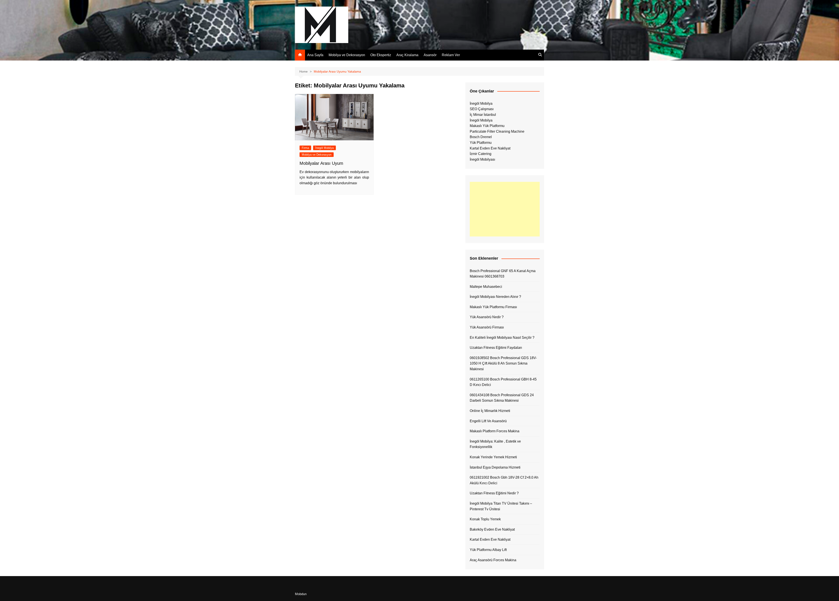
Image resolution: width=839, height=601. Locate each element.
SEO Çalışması (482, 109)
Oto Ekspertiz (380, 55)
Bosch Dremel (481, 137)
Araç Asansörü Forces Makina (493, 560)
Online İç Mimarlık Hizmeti (490, 411)
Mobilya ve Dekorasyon (347, 55)
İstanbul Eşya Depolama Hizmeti (495, 467)
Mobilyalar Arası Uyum (321, 163)
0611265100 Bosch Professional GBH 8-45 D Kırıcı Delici (503, 382)
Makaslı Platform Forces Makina (494, 431)
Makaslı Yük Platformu (487, 126)
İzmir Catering (480, 154)
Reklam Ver (451, 55)
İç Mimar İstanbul (483, 114)
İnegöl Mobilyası (482, 159)
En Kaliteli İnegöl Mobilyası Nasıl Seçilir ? (502, 337)
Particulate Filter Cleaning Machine (497, 131)
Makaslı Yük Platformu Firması (493, 307)
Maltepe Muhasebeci (486, 286)
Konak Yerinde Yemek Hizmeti (493, 457)
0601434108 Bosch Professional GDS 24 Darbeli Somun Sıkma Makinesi (502, 398)
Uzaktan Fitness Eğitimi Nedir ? (494, 493)
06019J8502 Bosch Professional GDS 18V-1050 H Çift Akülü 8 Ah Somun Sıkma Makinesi (503, 363)
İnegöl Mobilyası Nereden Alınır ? (495, 297)
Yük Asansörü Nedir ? (487, 317)
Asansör (430, 55)
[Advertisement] (505, 209)
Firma (305, 147)
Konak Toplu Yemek (485, 519)
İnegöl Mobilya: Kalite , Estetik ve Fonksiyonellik (495, 444)
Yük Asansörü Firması (487, 327)
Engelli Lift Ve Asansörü (488, 421)
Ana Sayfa (315, 55)
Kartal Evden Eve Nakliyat (490, 148)
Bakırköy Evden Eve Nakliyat (492, 529)
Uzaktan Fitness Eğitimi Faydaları (496, 347)
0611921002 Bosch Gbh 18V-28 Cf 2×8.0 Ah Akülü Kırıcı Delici (504, 480)
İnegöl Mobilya (324, 147)
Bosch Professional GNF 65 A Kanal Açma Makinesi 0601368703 (503, 273)
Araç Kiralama (407, 55)
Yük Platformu (481, 142)
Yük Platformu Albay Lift (488, 550)
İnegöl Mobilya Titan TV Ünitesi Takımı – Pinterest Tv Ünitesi (501, 506)
